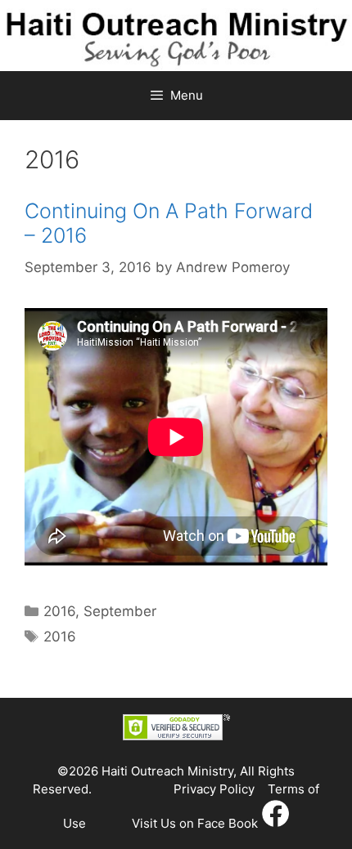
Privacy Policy (214, 789)
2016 (59, 611)
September (119, 611)
